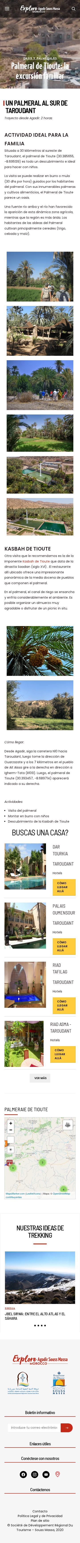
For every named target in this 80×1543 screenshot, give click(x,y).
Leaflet (30, 1193)
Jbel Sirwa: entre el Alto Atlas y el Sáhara (35, 1316)
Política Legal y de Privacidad (40, 1516)
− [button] (10, 1130)
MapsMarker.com (15, 1193)
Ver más (40, 1078)
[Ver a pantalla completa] (10, 1139)
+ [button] (10, 1123)
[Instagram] (34, 1474)
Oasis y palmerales (40, 58)
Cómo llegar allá (62, 887)
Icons (37, 1193)
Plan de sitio (40, 1520)
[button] (35, 1325)
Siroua (10, 1308)
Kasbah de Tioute (36, 561)
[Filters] (68, 1125)
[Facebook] (23, 1474)
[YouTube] (46, 1474)
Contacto (40, 1511)
